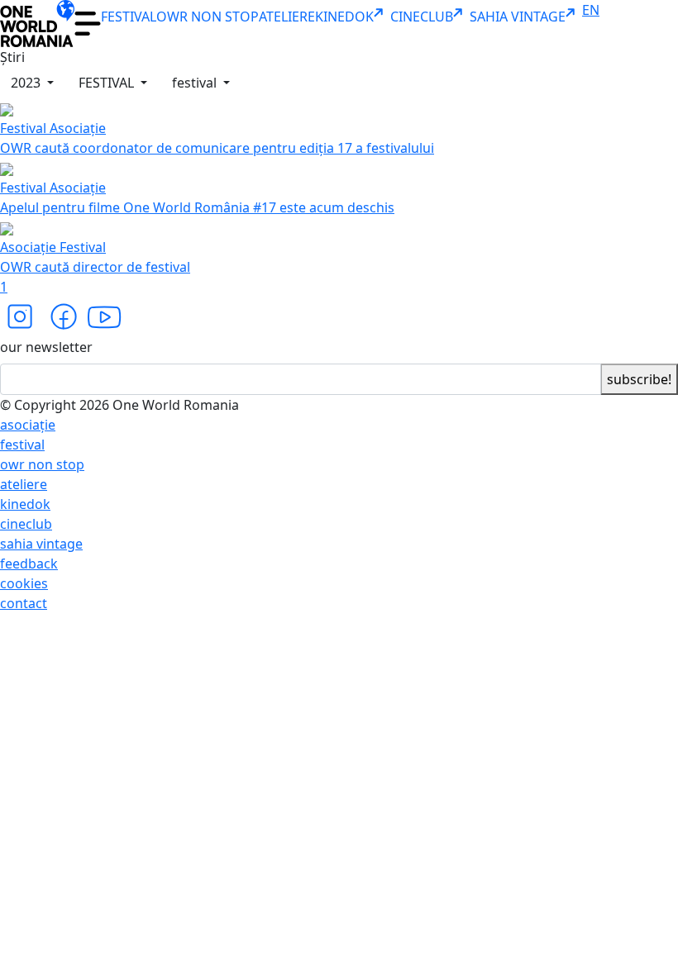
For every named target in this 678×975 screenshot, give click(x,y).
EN (590, 10)
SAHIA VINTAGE (518, 16)
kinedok (25, 504)
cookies (24, 583)
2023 (27, 83)
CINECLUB (421, 16)
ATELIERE (287, 16)
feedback (29, 563)
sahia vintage (41, 544)
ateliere (23, 484)
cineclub (26, 524)
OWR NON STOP (207, 16)
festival (196, 83)
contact (23, 603)
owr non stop (42, 464)
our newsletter (46, 347)
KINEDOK (344, 16)
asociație (27, 425)
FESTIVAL (128, 16)
